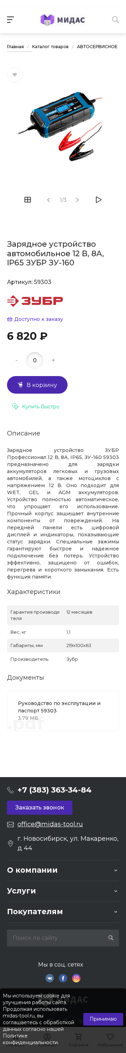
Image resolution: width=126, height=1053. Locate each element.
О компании (32, 870)
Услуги (21, 890)
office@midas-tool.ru (50, 824)
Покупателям (35, 911)
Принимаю (103, 1019)
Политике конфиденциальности (30, 1039)
